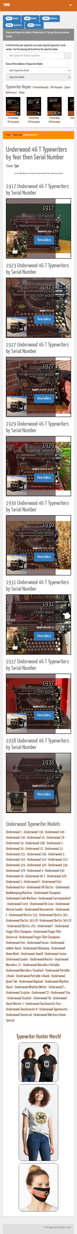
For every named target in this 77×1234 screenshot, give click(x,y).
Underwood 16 (36, 838)
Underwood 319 (15, 865)
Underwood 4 (35, 871)
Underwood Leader (17, 959)
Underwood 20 (14, 849)
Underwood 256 (36, 854)
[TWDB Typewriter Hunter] (38, 1062)
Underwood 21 (34, 849)
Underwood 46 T (35, 876)
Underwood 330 (57, 865)
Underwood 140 (54, 832)
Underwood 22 (54, 849)
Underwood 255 (15, 854)
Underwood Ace (15, 887)
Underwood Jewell (32, 954)
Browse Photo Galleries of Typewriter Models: (24, 64)
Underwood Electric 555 (23, 915)
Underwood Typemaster (53, 1009)
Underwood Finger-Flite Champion (39, 937)
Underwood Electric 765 (21, 926)
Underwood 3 (56, 854)
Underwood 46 (14, 876)
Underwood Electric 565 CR (22, 921)
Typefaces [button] (14, 25)
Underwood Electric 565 (53, 915)
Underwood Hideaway (36, 948)
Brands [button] (12, 18)
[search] (38, 70)
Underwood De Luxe (42, 904)
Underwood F (45, 926)
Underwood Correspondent (54, 898)
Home (8, 135)
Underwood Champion (47, 893)
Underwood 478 (56, 876)
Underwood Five (15, 943)
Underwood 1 (14, 832)
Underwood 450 (54, 871)
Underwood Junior (56, 954)
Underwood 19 (14, 843)
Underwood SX (42, 998)
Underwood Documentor (39, 909)
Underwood (17, 135)
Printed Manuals (41, 87)
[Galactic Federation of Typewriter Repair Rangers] (38, 1122)
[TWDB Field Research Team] (38, 1187)
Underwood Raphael (31, 982)
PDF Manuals (57, 87)
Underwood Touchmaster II (21, 1009)
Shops (22, 92)
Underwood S (56, 987)
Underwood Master (41, 959)
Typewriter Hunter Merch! (38, 1037)
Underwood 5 (14, 882)
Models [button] (31, 18)
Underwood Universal (19, 1015)
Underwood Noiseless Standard (24, 970)
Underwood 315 (57, 860)
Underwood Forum (38, 943)
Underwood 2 (55, 843)
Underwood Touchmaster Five (43, 1004)
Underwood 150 (15, 838)
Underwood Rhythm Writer (31, 987)
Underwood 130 (33, 832)
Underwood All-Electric (40, 887)
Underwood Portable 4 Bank (32, 976)
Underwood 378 (15, 871)
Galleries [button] (50, 18)
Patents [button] (35, 25)
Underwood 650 (51, 882)
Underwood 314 (36, 860)
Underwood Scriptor (18, 993)
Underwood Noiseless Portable (41, 965)
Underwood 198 (35, 843)
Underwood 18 (55, 838)
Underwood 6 (32, 882)
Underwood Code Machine (21, 898)
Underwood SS (40, 993)
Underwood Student (19, 998)
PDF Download (13, 122)
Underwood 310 (15, 860)
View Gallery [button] (44, 240)
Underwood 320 (36, 865)
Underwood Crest (17, 904)
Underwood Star (60, 993)
